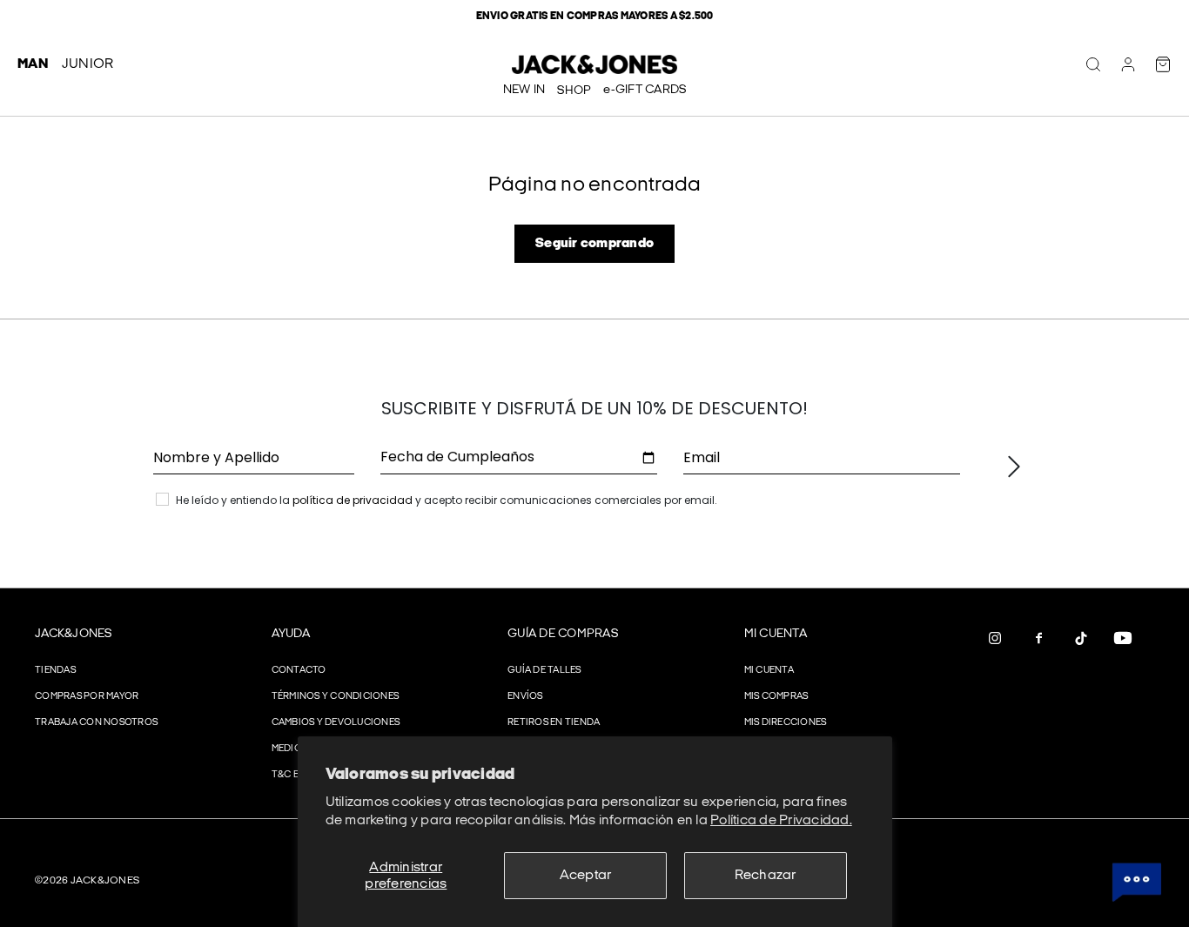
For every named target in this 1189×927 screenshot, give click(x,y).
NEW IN (524, 89)
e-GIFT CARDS (644, 89)
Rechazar (765, 875)
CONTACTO (299, 669)
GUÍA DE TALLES (544, 669)
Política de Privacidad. (781, 820)
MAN (32, 64)
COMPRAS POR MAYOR (86, 696)
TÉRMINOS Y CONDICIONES (336, 696)
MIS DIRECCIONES (785, 722)
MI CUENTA (775, 633)
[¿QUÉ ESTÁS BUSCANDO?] (1093, 64)
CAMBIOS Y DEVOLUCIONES (336, 722)
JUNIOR (88, 64)
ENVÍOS (525, 696)
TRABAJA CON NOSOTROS (96, 722)
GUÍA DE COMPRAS (562, 633)
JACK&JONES (73, 633)
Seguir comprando (594, 243)
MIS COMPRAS (776, 696)
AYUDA (291, 633)
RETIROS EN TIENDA (553, 722)
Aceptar (586, 875)
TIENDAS (55, 669)
